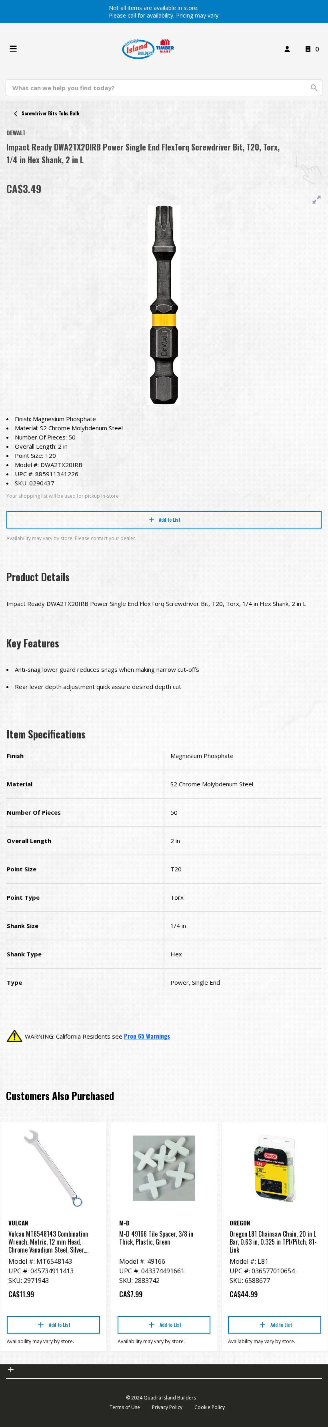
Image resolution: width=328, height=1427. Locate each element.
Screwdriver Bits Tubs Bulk (51, 113)
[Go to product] (53, 1168)
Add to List (169, 519)
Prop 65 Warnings (147, 1035)
